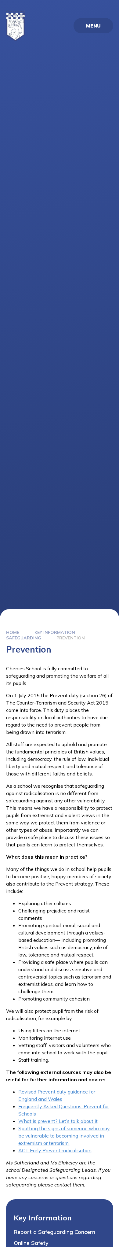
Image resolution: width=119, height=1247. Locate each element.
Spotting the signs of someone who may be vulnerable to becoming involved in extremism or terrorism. (64, 1135)
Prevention (70, 638)
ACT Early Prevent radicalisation (55, 1150)
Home (12, 632)
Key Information (54, 632)
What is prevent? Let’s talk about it (58, 1121)
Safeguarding (23, 638)
